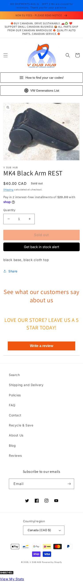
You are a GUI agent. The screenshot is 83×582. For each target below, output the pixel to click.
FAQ (12, 405)
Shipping (8, 189)
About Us (16, 435)
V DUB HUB (35, 562)
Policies (15, 395)
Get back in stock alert (41, 247)
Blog (12, 445)
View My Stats (12, 579)
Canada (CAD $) (39, 530)
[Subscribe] (69, 484)
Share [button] (12, 271)
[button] (5, 55)
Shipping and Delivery (26, 385)
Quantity (9, 210)
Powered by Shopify (52, 562)
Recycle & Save (21, 425)
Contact (15, 415)
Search (14, 375)
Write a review (41, 346)
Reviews (15, 455)
